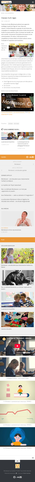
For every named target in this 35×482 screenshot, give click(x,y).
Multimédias (4, 228)
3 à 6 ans (10, 123)
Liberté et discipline (6, 329)
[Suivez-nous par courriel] (33, 157)
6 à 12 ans (16, 123)
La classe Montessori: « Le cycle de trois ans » (13, 112)
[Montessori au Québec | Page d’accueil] (8, 2)
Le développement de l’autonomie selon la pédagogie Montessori (23, 143)
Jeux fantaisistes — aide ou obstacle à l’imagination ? (17, 195)
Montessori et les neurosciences (11, 230)
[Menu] (33, 2)
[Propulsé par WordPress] (16, 473)
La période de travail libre (7, 142)
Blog (2, 13)
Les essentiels (9, 13)
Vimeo (10, 114)
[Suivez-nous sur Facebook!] (27, 157)
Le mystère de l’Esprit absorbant (11, 185)
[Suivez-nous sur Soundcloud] (30, 157)
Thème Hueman (26, 473)
